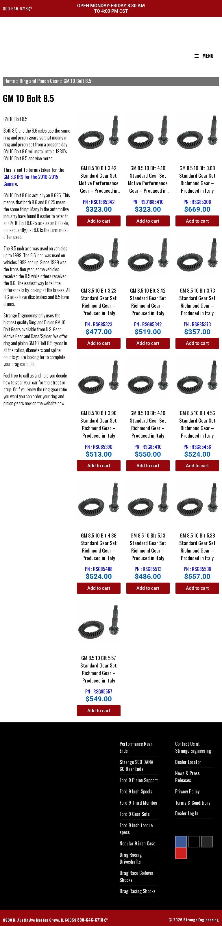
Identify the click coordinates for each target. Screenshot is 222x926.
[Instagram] (207, 841)
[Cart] (217, 9)
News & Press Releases (187, 777)
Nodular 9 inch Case (137, 843)
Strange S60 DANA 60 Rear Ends (136, 765)
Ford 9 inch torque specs (136, 829)
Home (9, 80)
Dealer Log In (186, 813)
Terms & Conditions (192, 802)
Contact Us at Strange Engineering (193, 747)
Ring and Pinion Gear (39, 80)
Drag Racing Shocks (138, 891)
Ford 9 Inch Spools (136, 791)
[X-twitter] (194, 841)
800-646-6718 (16, 8)
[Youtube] (181, 853)
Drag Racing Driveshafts (131, 858)
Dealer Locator (188, 761)
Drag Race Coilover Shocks (136, 876)
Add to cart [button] (98, 221)
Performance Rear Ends (136, 747)
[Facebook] (181, 841)
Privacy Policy (187, 791)
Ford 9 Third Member (139, 802)
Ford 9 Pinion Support (139, 780)
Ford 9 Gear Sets (135, 813)
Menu (207, 55)
